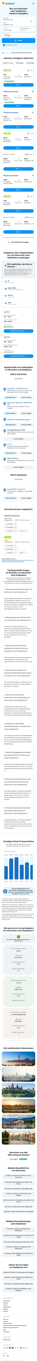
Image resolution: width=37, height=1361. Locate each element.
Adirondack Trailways (27, 560)
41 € (18, 964)
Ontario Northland (15, 561)
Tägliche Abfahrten (18, 968)
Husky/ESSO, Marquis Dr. (16, 489)
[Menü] (33, 3)
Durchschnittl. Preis (18, 962)
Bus (8, 312)
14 (18, 970)
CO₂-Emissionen (8, 350)
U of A (9, 444)
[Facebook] (8, 1356)
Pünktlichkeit (10, 527)
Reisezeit (18, 955)
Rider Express (8, 518)
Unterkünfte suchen (11, 45)
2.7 (25, 552)
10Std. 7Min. (18, 989)
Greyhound (9, 560)
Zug (8, 337)
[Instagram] (4, 1356)
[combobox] (18, 19)
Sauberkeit (10, 552)
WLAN (21, 552)
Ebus (22, 561)
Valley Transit (5, 561)
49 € (18, 1028)
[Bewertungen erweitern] (31, 523)
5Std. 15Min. (18, 1021)
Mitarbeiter (10, 545)
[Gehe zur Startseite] (8, 3)
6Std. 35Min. (18, 957)
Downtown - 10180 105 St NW (17, 388)
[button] (31, 21)
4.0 (15, 527)
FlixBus (6, 540)
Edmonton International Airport (18, 419)
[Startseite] (3, 53)
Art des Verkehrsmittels (18, 948)
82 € (18, 996)
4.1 (14, 545)
